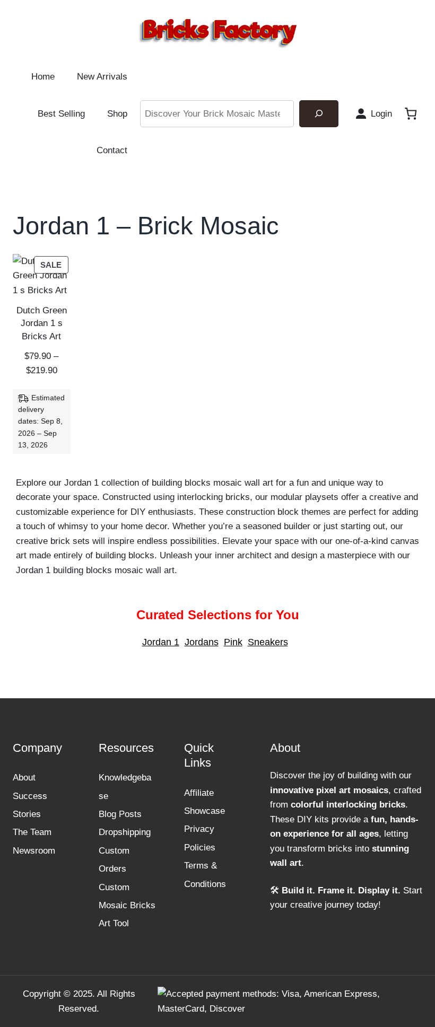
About (24, 777)
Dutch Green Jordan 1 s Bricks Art (41, 323)
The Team (32, 832)
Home (43, 76)
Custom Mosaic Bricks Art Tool (127, 905)
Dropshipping (125, 832)
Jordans (202, 642)
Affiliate (199, 792)
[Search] (318, 113)
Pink (233, 642)
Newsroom (34, 850)
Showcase (204, 810)
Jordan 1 (160, 642)
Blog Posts (120, 814)
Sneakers (268, 642)
